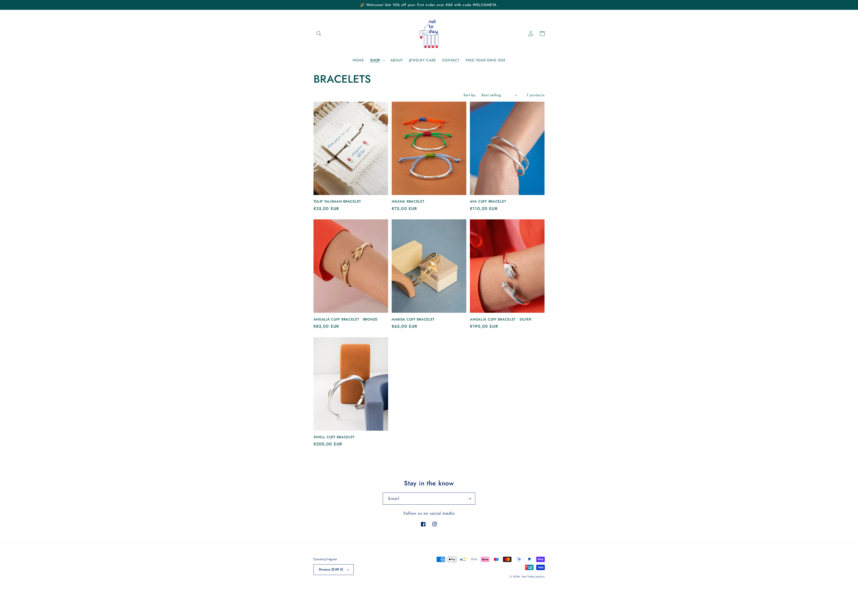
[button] (319, 33)
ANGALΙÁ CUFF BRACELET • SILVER (500, 319)
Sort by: (470, 95)
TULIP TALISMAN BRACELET (337, 201)
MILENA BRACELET (408, 201)
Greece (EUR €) (331, 569)
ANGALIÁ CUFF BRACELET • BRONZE (345, 319)
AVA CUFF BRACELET (488, 201)
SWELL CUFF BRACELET (334, 437)
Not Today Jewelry (533, 576)
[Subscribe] (469, 499)
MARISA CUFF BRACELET (413, 319)
